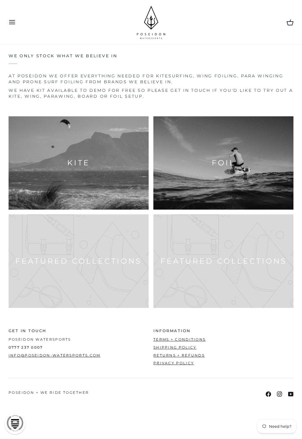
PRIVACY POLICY (173, 363)
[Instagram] (279, 394)
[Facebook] (268, 394)
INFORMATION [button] (172, 331)
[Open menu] (17, 22)
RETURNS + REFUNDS (179, 355)
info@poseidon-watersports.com (55, 355)
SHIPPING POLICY (175, 347)
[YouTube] (290, 394)
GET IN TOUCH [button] (28, 331)
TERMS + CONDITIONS (179, 339)
